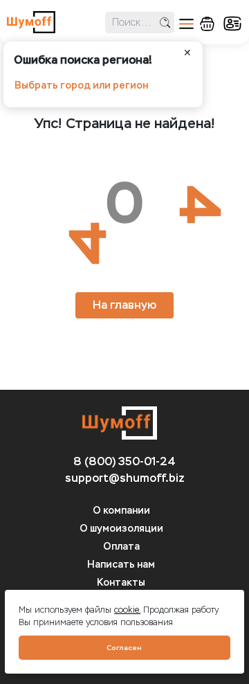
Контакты (121, 582)
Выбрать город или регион (81, 85)
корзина (207, 24)
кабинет (232, 23)
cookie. (127, 610)
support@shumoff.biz (125, 478)
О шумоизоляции (121, 528)
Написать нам (121, 564)
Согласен (124, 647)
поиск (165, 22)
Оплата (121, 546)
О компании (121, 510)
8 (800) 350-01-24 (124, 461)
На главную (124, 305)
